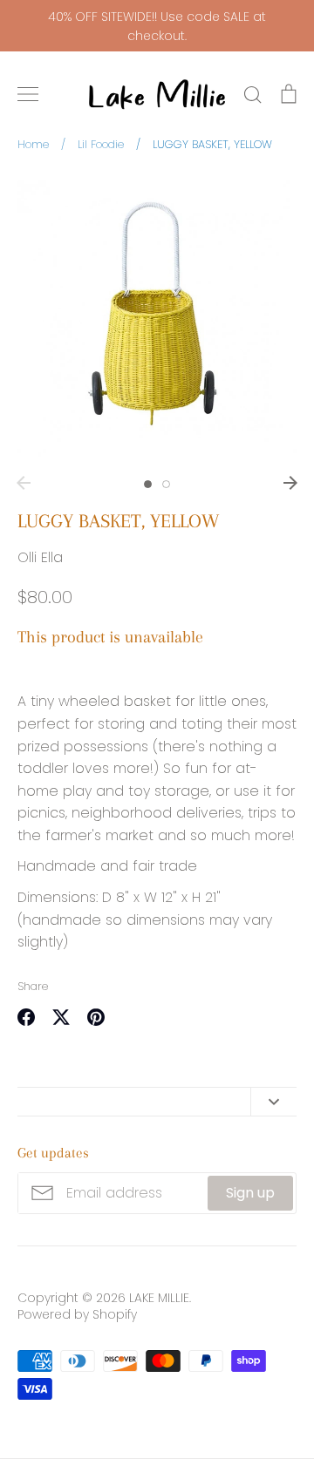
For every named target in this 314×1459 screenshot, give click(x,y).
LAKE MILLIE (159, 1297)
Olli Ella (40, 557)
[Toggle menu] (28, 94)
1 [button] (148, 484)
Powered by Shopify (77, 1314)
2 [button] (166, 484)
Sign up (250, 1193)
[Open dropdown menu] (273, 1102)
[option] (157, 319)
